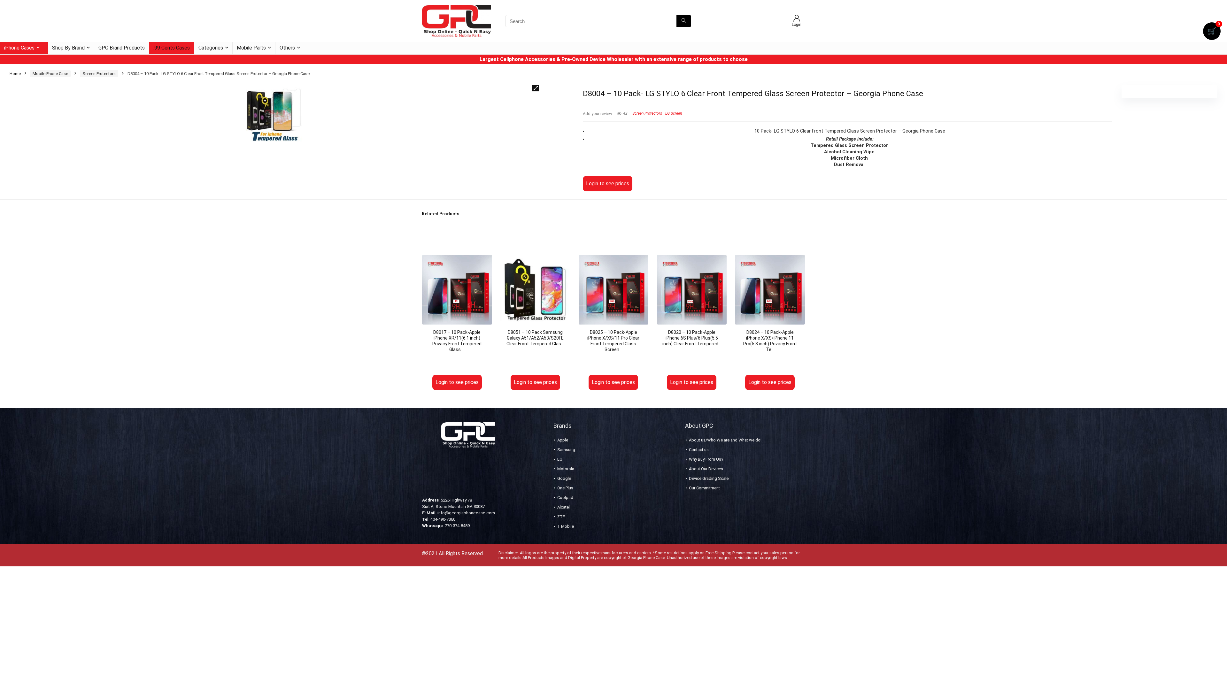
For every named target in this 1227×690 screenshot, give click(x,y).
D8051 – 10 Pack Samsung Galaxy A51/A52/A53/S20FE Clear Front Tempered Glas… (535, 338)
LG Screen (673, 113)
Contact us (699, 449)
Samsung (566, 449)
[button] (535, 88)
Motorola (565, 468)
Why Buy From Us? (706, 459)
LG (559, 459)
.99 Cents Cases (171, 48)
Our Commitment (704, 488)
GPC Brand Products (121, 48)
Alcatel (563, 507)
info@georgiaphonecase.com (466, 512)
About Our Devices (706, 468)
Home (15, 73)
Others (287, 48)
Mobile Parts (251, 48)
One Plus (565, 488)
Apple (562, 440)
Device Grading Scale (709, 478)
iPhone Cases (19, 48)
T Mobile (565, 526)
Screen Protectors (99, 73)
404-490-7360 (442, 519)
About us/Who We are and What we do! (725, 440)
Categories (210, 48)
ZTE (561, 516)
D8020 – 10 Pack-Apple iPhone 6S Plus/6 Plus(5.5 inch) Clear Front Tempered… (691, 338)
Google (564, 478)
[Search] (683, 21)
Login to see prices (607, 183)
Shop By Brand (68, 48)
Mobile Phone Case (50, 73)
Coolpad (565, 497)
